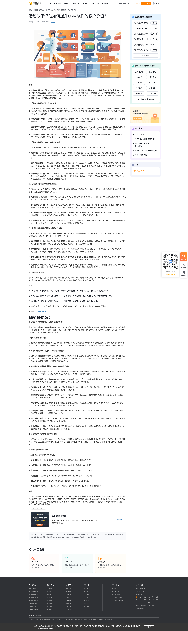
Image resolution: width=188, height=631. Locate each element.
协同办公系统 (63, 619)
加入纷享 (86, 597)
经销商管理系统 (33, 597)
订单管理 (139, 83)
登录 (136, 3)
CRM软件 (31, 619)
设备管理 (139, 93)
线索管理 (139, 77)
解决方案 (57, 3)
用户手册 (68, 591)
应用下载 (115, 585)
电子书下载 (69, 600)
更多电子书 (145, 55)
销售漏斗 (152, 77)
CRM (30, 10)
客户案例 (66, 3)
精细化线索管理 (141, 155)
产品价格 (68, 594)
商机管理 (152, 72)
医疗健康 (49, 600)
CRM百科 (68, 609)
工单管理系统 (86, 619)
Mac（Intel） (118, 597)
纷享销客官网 (42, 311)
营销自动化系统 (33, 591)
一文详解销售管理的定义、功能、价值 (146, 144)
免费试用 (146, 3)
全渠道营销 (139, 72)
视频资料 (68, 603)
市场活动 (68, 597)
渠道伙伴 (95, 3)
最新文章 (38, 616)
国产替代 (101, 619)
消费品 (49, 591)
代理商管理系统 (33, 600)
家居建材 (49, 606)
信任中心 (86, 594)
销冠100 (113, 619)
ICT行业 (49, 597)
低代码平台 (78, 619)
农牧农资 (49, 603)
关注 (53, 22)
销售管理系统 (33, 588)
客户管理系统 (46, 619)
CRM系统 (38, 619)
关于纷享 (105, 3)
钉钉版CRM (32, 606)
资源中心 (76, 3)
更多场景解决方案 (146, 99)
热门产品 (32, 585)
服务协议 (86, 603)
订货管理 (152, 88)
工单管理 (152, 93)
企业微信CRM (33, 603)
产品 (49, 3)
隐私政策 (86, 606)
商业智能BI (71, 619)
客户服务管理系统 (34, 594)
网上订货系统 (54, 619)
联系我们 (139, 585)
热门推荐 (31, 616)
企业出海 (107, 619)
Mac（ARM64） (119, 600)
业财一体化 (94, 619)
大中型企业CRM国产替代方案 (146, 151)
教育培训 (49, 609)
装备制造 (49, 594)
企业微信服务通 (33, 609)
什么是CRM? (140, 134)
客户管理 (152, 83)
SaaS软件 (50, 588)
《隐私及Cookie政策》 (123, 626)
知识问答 (68, 606)
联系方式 (86, 600)
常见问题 (68, 588)
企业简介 (86, 588)
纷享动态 (86, 591)
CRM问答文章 (39, 10)
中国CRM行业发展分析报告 (145, 139)
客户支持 (86, 3)
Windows (117, 594)
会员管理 (139, 88)
